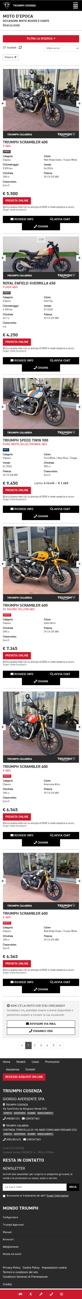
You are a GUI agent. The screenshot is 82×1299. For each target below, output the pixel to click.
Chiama (42, 226)
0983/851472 (13, 1139)
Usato (35, 1062)
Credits (7, 1284)
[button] (75, 5)
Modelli (21, 1062)
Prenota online (16, 200)
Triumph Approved (13, 1225)
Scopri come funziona (14, 210)
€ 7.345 (10, 648)
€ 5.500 (10, 194)
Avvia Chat (61, 219)
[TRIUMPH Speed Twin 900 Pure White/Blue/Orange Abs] (41, 407)
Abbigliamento (10, 1247)
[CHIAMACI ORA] (51, 1294)
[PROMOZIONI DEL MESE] (30, 1294)
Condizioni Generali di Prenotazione (25, 1276)
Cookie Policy (31, 1267)
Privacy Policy (11, 1267)
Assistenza (12, 1069)
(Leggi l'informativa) (57, 1195)
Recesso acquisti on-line (24, 1077)
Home (6, 1062)
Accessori (8, 1239)
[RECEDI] (61, 1294)
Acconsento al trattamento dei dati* (26, 1195)
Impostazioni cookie (54, 1267)
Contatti (30, 1069)
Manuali (7, 1232)
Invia (73, 1187)
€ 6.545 (10, 810)
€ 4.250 (10, 335)
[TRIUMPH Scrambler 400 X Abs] (41, 103)
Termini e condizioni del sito (20, 1272)
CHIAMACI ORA (42, 1031)
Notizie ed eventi (12, 1254)
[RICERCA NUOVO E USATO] (20, 1294)
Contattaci (32, 1118)
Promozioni (52, 1062)
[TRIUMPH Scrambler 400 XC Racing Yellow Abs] (41, 564)
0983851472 (13, 1118)
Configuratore (10, 1217)
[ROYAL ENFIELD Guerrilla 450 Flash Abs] (41, 258)
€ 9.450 (10, 483)
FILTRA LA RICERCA (40, 38)
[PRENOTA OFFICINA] (41, 1294)
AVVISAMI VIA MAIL (42, 1024)
